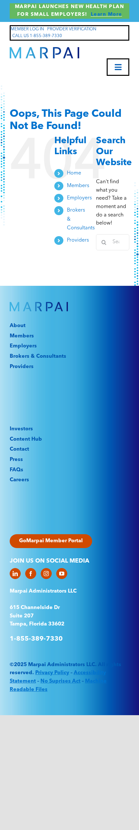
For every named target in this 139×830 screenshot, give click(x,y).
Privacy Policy (52, 672)
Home (74, 173)
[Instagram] (46, 573)
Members (78, 185)
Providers (78, 240)
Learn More (106, 14)
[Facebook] (30, 573)
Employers (79, 198)
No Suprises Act (60, 681)
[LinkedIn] (15, 573)
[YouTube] (61, 573)
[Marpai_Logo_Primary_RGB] (44, 49)
